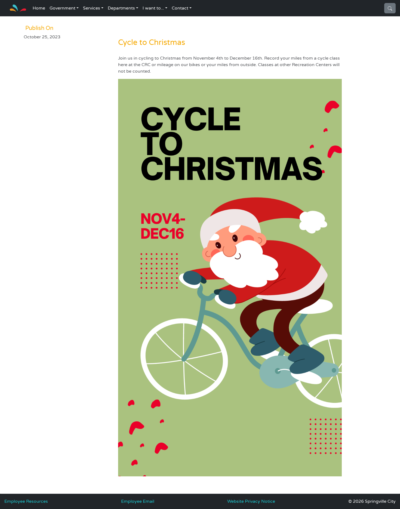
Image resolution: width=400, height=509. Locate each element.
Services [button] (91, 8)
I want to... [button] (153, 8)
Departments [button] (121, 8)
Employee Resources (26, 501)
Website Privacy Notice (251, 501)
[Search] (390, 8)
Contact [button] (180, 8)
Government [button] (62, 8)
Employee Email (137, 501)
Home (39, 8)
